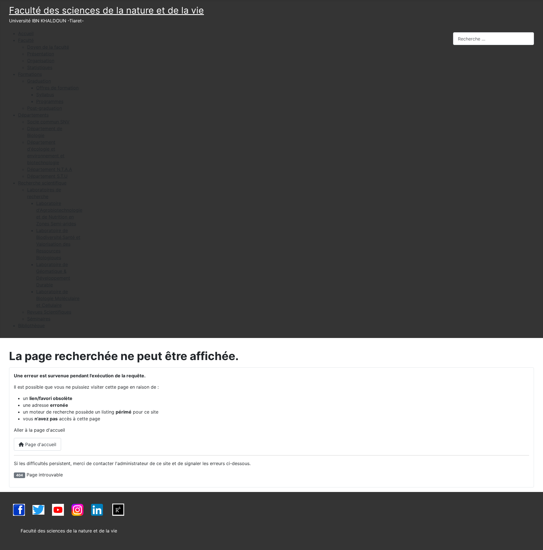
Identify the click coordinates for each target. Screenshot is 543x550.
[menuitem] (26, 33)
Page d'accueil (40, 444)
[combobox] (493, 38)
